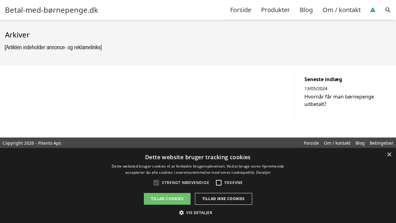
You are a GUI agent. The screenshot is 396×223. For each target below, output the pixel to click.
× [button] (389, 154)
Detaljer (263, 172)
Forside (240, 10)
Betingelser (382, 143)
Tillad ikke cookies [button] (223, 198)
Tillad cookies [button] (167, 198)
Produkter (275, 10)
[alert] (198, 185)
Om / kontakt (342, 10)
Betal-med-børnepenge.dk (51, 10)
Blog (306, 10)
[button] (198, 212)
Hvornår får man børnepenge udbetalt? (339, 100)
